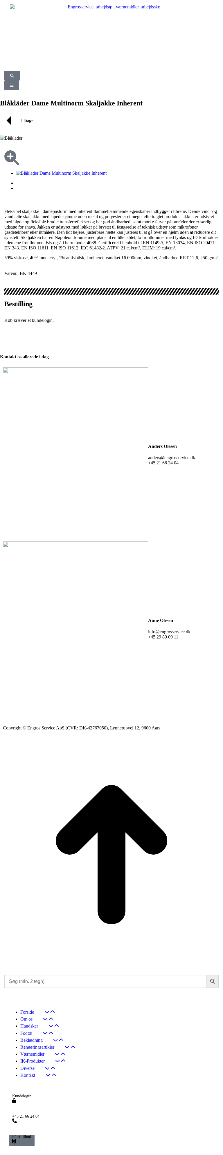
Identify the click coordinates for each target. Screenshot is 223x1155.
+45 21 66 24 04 (25, 1116)
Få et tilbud (21, 1137)
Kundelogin (21, 1096)
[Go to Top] (111, 964)
